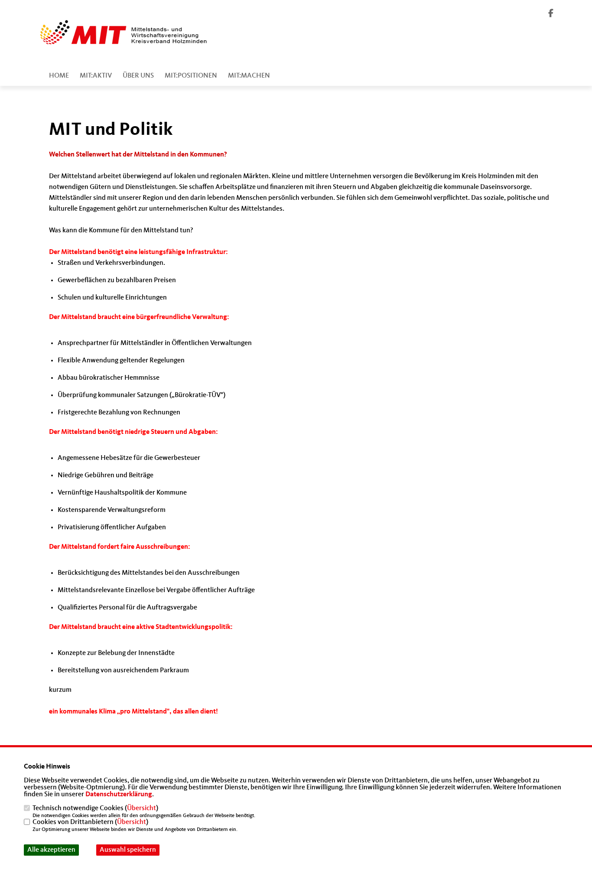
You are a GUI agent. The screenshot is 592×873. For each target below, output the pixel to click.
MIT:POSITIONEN (191, 75)
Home (59, 75)
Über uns (138, 75)
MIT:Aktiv (96, 75)
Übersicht (141, 808)
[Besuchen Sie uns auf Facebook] (551, 14)
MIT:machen (249, 75)
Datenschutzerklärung (118, 794)
